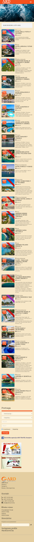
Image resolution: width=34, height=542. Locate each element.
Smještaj (15, 429)
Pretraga (5, 433)
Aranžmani (6, 429)
